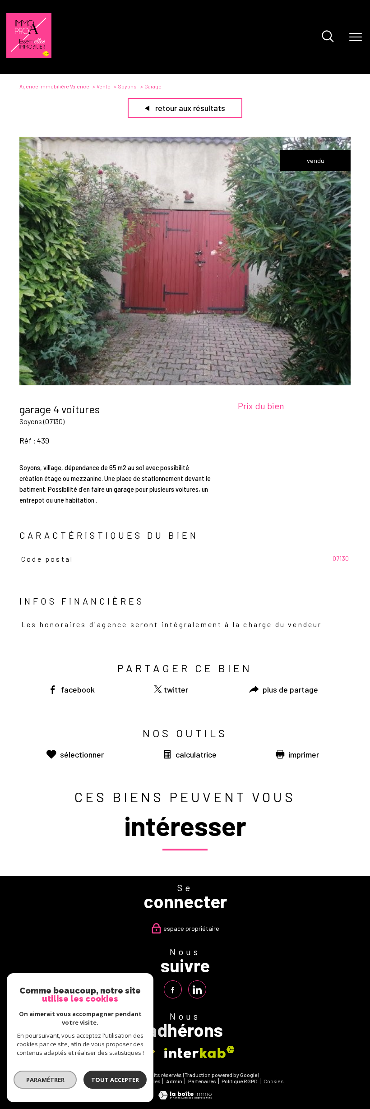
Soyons (127, 86)
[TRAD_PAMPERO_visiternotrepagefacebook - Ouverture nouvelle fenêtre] (173, 989)
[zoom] (185, 383)
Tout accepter (115, 1080)
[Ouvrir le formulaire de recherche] (327, 37)
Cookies (274, 1081)
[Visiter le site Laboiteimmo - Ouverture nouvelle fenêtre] (185, 1097)
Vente (104, 86)
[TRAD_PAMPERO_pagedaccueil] (28, 56)
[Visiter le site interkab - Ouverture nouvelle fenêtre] (199, 1052)
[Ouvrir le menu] (355, 37)
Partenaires (202, 1081)
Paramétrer (45, 1080)
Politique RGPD (240, 1081)
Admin (174, 1081)
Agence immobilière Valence (54, 86)
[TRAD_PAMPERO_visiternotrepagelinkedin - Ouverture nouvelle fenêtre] (197, 989)
